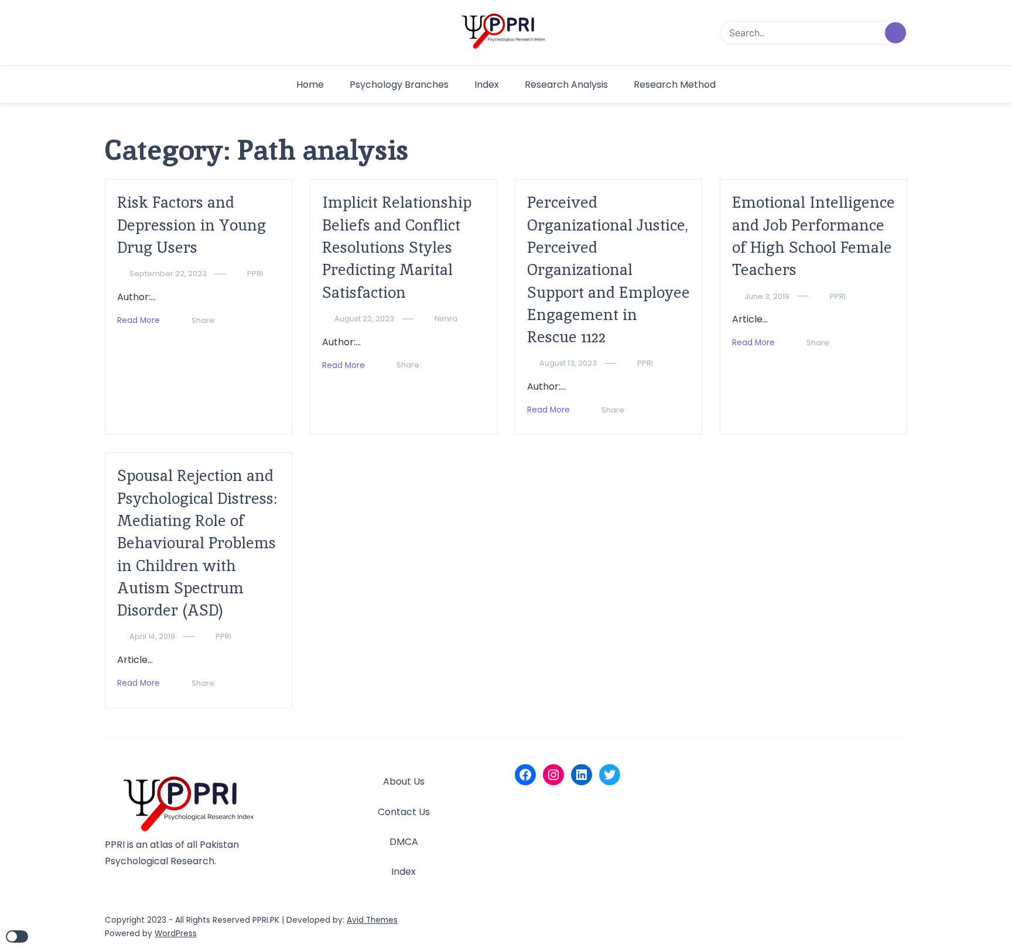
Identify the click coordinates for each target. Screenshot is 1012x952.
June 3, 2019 (766, 296)
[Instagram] (553, 774)
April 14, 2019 (152, 636)
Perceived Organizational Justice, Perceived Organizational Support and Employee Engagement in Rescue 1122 (608, 269)
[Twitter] (609, 774)
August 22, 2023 (364, 319)
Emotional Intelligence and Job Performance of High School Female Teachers (813, 236)
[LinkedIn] (581, 774)
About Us (404, 781)
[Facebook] (525, 774)
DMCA (403, 841)
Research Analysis (566, 84)
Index (486, 84)
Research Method (675, 84)
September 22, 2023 (168, 274)
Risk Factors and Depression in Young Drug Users (191, 224)
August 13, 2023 (568, 363)
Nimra (446, 319)
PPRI (255, 274)
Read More (138, 320)
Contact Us (404, 812)
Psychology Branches (399, 84)
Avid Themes (372, 920)
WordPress (176, 933)
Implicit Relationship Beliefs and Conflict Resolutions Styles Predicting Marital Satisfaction (396, 247)
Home (310, 84)
